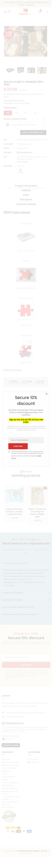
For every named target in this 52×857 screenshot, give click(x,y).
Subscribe (17, 446)
